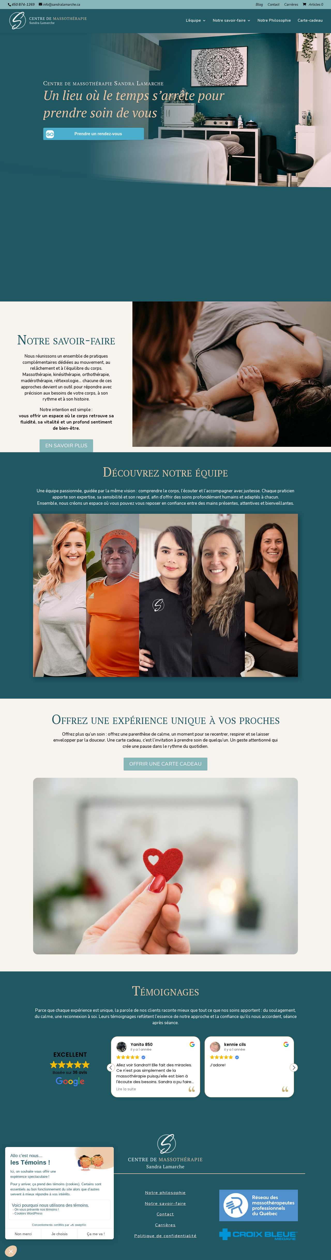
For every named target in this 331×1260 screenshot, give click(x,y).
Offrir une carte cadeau (165, 763)
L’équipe (193, 21)
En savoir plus (60, 630)
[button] (294, 1068)
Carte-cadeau (310, 21)
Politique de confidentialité (165, 1236)
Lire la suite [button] (126, 1089)
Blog (259, 5)
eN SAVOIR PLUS (66, 445)
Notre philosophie (165, 279)
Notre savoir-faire (229, 21)
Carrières (291, 5)
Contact (274, 5)
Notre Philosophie (274, 21)
